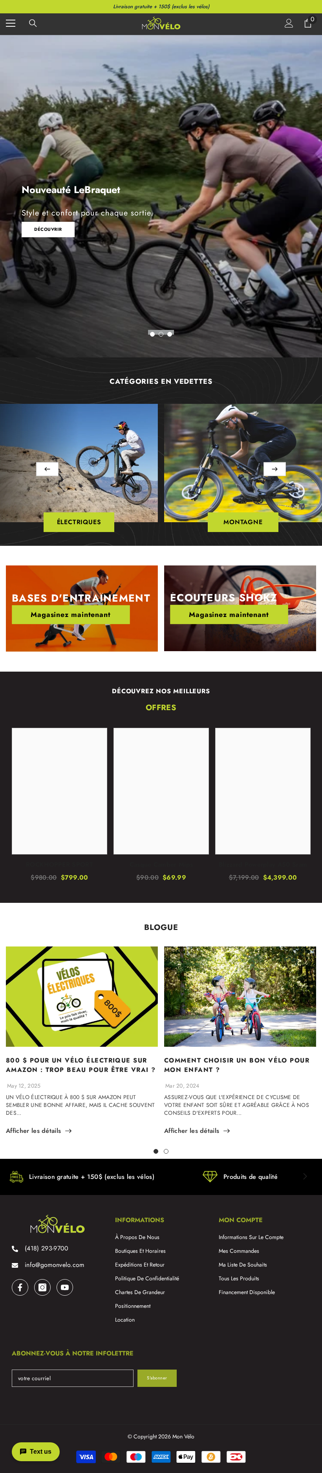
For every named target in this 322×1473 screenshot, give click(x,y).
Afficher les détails (33, 1131)
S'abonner (157, 1378)
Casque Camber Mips (161, 864)
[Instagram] (42, 1287)
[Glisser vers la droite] (304, 1176)
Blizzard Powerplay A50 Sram (263, 864)
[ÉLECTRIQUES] (79, 463)
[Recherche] (33, 23)
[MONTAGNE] (243, 463)
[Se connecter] (289, 23)
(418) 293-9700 (46, 1248)
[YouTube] (65, 1287)
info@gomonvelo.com (54, 1264)
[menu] (10, 23)
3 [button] (169, 334)
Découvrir (48, 229)
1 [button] (152, 334)
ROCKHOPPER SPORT (59, 864)
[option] (161, 196)
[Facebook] (20, 1287)
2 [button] (161, 334)
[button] (47, 469)
